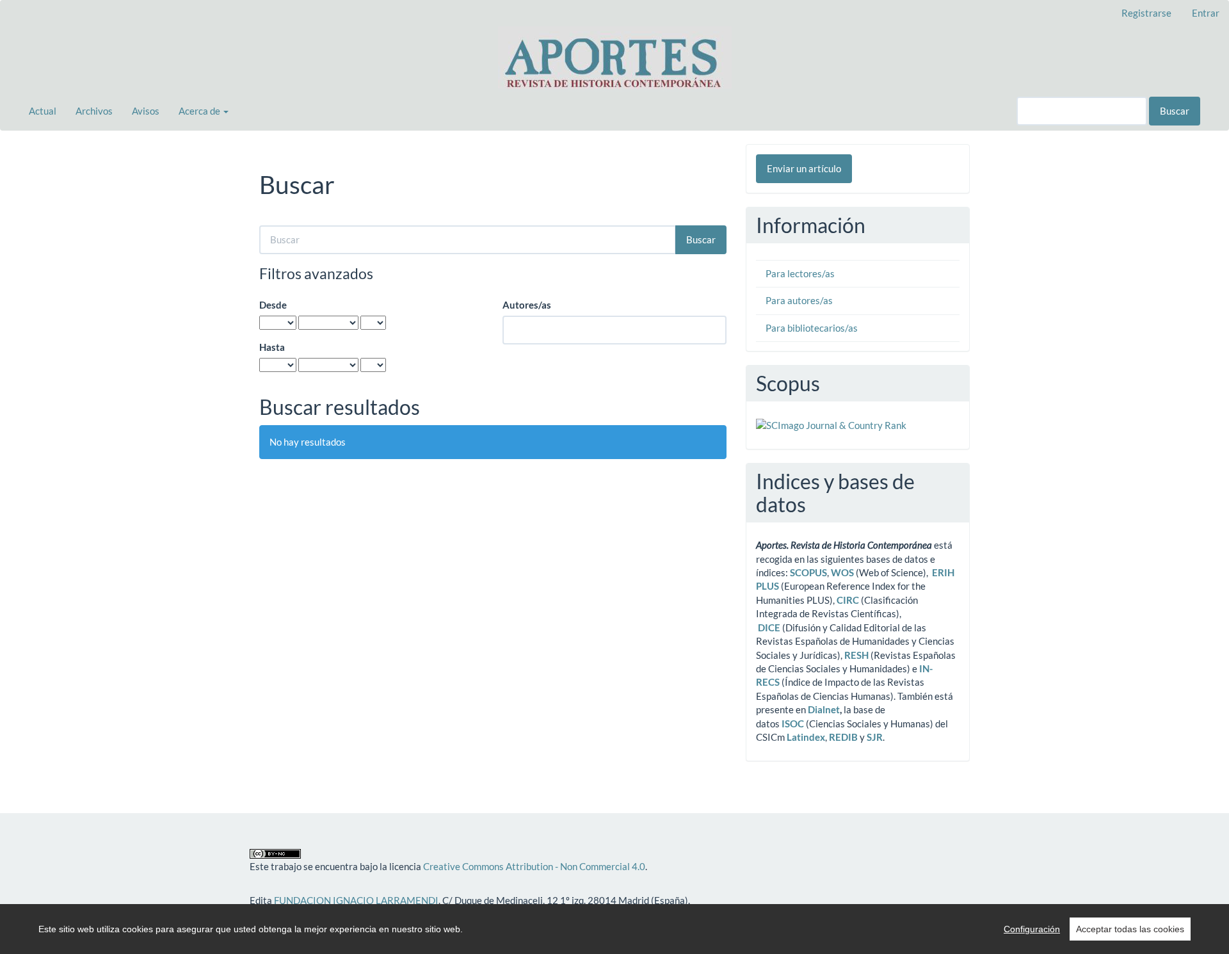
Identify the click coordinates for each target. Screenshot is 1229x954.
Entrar (1205, 13)
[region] (614, 929)
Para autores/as (799, 300)
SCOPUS (808, 572)
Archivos (94, 111)
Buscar (1174, 111)
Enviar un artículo (804, 168)
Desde (273, 305)
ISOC (793, 723)
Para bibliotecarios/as (812, 328)
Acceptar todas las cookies (1130, 929)
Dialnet (824, 709)
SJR (875, 737)
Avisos (145, 111)
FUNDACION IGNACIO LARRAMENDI (356, 900)
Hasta (272, 347)
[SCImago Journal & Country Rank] (831, 424)
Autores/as (526, 305)
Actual (42, 111)
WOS (842, 572)
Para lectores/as (800, 273)
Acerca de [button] (200, 111)
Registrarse (1146, 13)
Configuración (1032, 929)
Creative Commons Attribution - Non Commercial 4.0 (534, 866)
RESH (856, 655)
